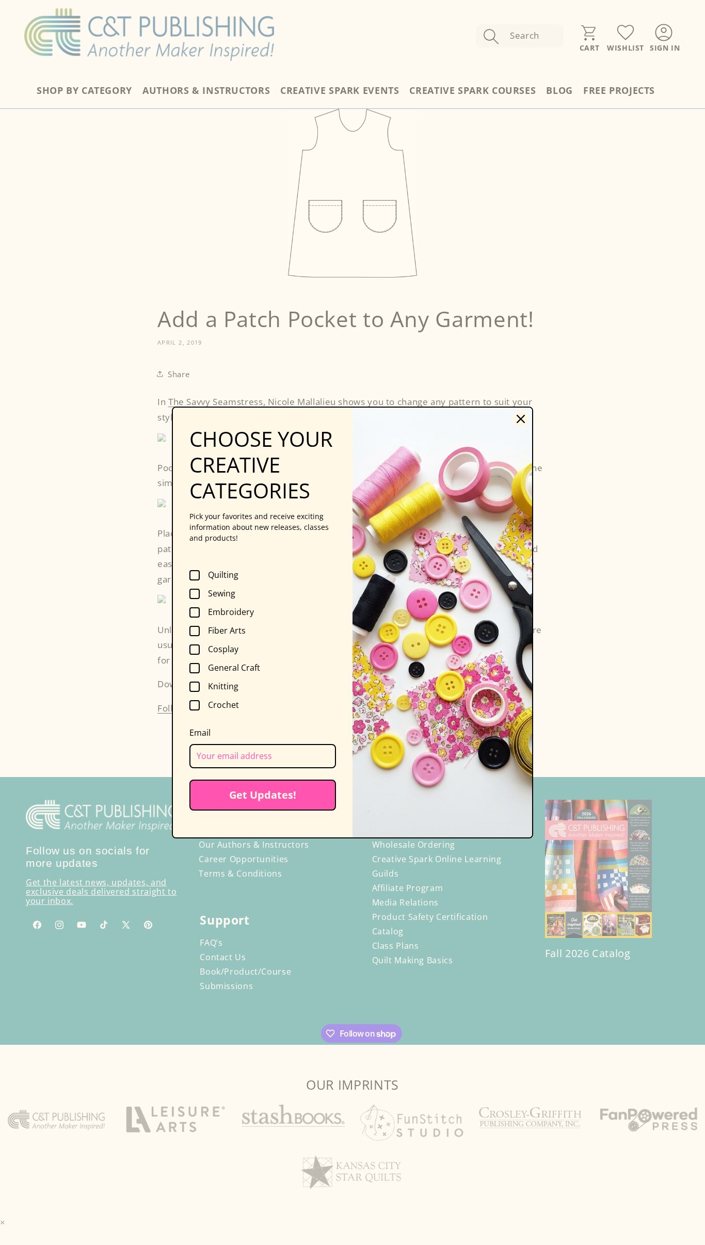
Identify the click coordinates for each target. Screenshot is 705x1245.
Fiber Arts (227, 631)
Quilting (223, 575)
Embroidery (231, 612)
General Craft (234, 668)
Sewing (221, 594)
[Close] (520, 419)
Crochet (223, 705)
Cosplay (223, 649)
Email (200, 732)
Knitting (223, 687)
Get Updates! (262, 795)
